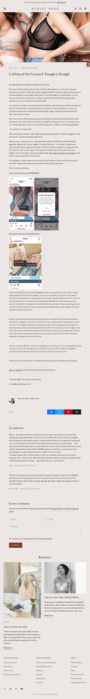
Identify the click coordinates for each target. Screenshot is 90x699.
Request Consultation (12, 675)
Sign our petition (15, 370)
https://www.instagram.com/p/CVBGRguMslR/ (24, 173)
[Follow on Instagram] (10, 689)
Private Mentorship (43, 667)
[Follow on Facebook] (5, 689)
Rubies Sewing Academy (46, 663)
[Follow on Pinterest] (16, 689)
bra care (6, 622)
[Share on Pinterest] (68, 412)
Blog (73, 671)
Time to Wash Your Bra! (15, 626)
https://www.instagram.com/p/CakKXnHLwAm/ (24, 233)
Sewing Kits (40, 679)
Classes (39, 675)
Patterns (39, 671)
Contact (74, 667)
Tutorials (39, 683)
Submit (15, 545)
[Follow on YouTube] (22, 689)
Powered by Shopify (51, 694)
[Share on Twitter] (60, 412)
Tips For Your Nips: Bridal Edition (61, 597)
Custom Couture (10, 663)
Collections (8, 667)
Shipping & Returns (78, 683)
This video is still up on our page (61, 153)
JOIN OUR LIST (61, 2)
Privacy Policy (56, 509)
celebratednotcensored (29, 68)
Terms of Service (72, 509)
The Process (8, 671)
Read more (8, 648)
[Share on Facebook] (51, 412)
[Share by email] (77, 412)
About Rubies (76, 663)
